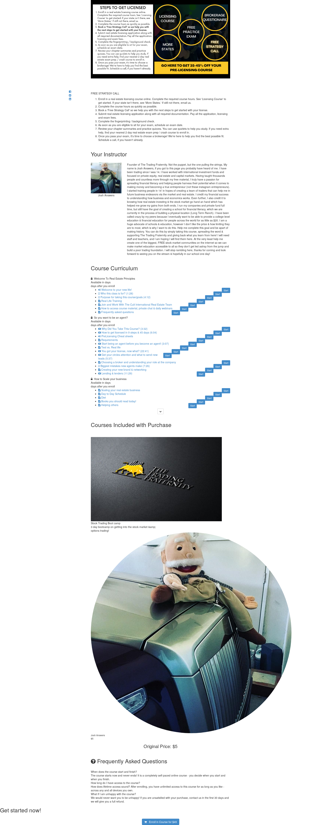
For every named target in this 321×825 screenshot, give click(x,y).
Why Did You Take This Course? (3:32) (124, 329)
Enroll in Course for (162, 822)
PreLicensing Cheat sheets (117, 336)
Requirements (109, 340)
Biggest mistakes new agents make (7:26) (125, 366)
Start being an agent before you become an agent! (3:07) (135, 343)
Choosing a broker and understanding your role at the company (138, 362)
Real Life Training (111, 301)
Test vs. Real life (111, 347)
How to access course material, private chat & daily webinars (136, 308)
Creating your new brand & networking (123, 369)
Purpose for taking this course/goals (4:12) (125, 297)
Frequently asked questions (117, 312)
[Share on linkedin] (70, 99)
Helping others (109, 405)
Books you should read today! (118, 401)
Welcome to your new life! (116, 289)
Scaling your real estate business (120, 390)
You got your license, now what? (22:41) (125, 351)
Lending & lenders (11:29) (117, 373)
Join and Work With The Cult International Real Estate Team (136, 304)
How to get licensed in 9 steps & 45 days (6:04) (129, 332)
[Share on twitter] (70, 95)
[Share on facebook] (70, 91)
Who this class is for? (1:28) (116, 293)
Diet (103, 397)
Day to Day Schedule (113, 394)
